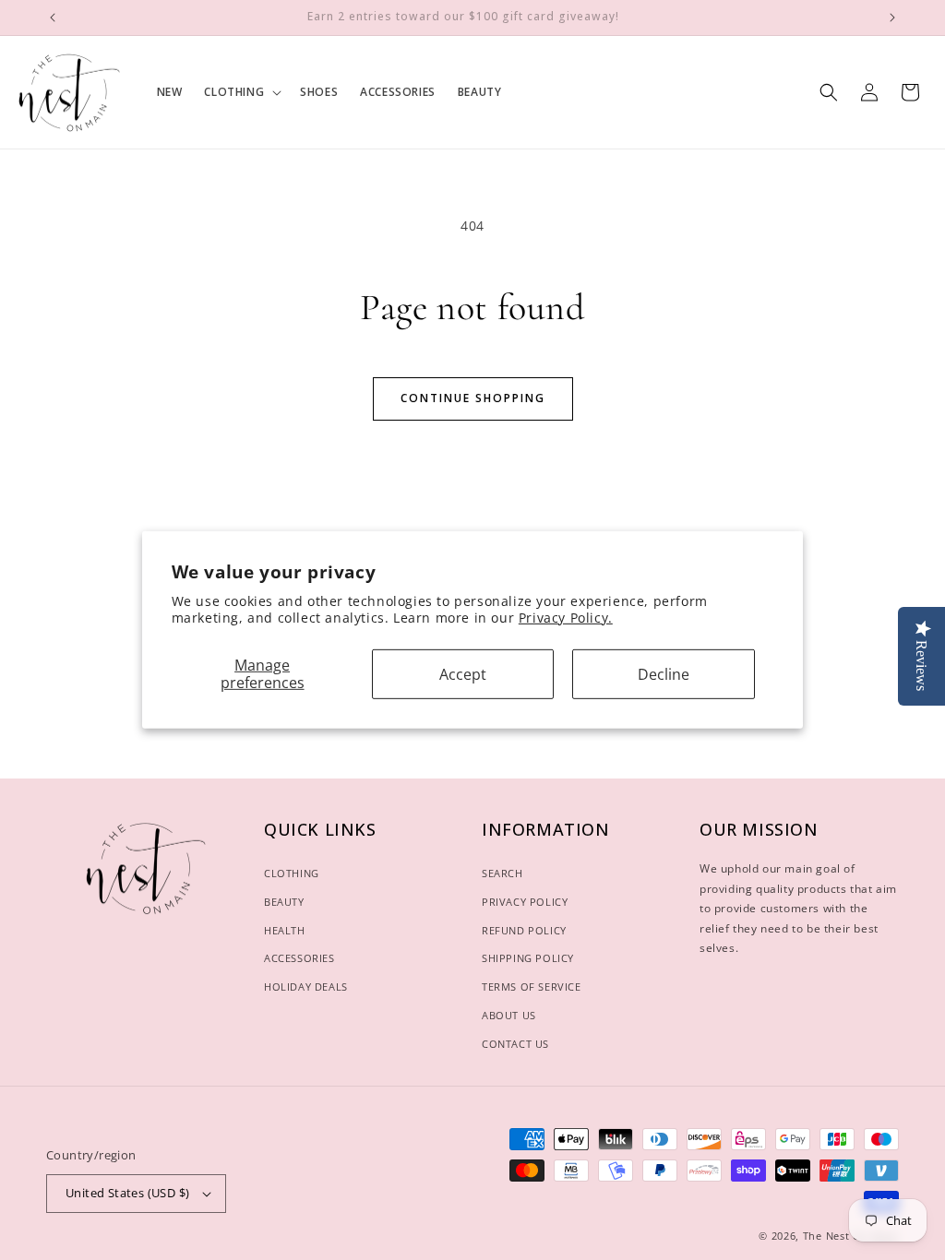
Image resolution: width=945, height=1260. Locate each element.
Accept (462, 673)
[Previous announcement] (52, 17)
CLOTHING (291, 873)
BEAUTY (284, 902)
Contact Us (515, 1044)
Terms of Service (531, 986)
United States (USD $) (127, 1192)
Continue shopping (473, 398)
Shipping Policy (528, 958)
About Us (509, 1015)
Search (502, 873)
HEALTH (284, 930)
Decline (663, 673)
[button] (241, 92)
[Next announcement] (892, 17)
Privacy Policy (525, 902)
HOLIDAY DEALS (306, 986)
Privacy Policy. (566, 617)
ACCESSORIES (299, 958)
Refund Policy (524, 930)
